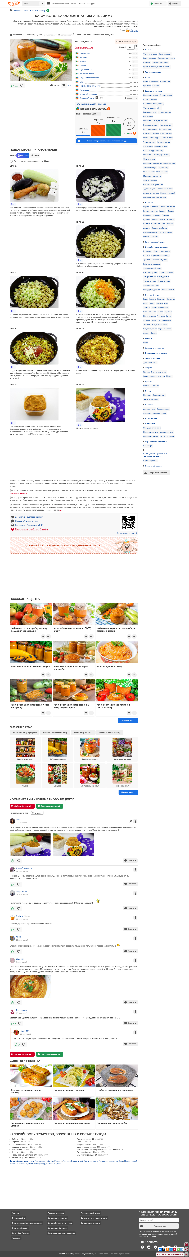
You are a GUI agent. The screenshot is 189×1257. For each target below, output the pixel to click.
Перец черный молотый (90, 86)
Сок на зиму (148, 116)
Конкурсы (91, 4)
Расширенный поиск (90, 1213)
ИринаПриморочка (24, 868)
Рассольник (154, 81)
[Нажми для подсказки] (108, 108)
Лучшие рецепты (56, 1213)
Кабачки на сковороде (152, 264)
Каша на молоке (149, 312)
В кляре (154, 333)
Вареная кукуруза (150, 460)
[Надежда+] (16, 1032)
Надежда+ (24, 1031)
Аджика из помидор (151, 193)
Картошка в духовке (159, 260)
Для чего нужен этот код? (127, 533)
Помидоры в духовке (151, 289)
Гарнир (148, 338)
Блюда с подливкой (159, 325)
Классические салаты (166, 58)
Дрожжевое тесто (150, 362)
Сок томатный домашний (153, 185)
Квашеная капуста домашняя (154, 197)
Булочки (146, 219)
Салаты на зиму (149, 108)
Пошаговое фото (66, 34)
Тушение (146, 260)
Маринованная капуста (152, 176)
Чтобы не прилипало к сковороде (115, 1090)
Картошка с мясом (167, 436)
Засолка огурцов (149, 168)
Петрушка (84, 90)
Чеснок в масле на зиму (109, 732)
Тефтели (146, 325)
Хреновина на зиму (165, 189)
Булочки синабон (165, 232)
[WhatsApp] (178, 1249)
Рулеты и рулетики (158, 372)
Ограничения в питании (156, 442)
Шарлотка (154, 207)
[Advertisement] (160, 25)
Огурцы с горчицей (167, 193)
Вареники (168, 312)
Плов (145, 303)
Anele (18, 937)
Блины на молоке (158, 224)
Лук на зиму (148, 146)
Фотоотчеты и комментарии (94, 1218)
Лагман (146, 333)
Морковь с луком (166, 432)
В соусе (146, 255)
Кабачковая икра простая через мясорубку (71, 667)
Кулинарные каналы (90, 1223)
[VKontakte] (160, 1249)
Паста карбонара (164, 320)
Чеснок (83, 65)
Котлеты (152, 299)
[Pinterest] (174, 1249)
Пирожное (155, 386)
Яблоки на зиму (165, 129)
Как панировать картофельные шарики (27, 1124)
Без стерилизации (150, 129)
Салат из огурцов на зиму (153, 151)
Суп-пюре (147, 86)
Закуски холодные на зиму (55, 732)
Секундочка (21, 1010)
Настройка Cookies (20, 1233)
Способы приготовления (156, 247)
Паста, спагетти (149, 316)
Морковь (84, 61)
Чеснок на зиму (149, 142)
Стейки (151, 303)
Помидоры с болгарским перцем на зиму (159, 163)
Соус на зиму (163, 168)
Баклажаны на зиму (151, 133)
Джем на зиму (167, 138)
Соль (82, 82)
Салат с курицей (165, 54)
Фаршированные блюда (160, 255)
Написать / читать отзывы (26, 521)
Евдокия (20, 959)
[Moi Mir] (171, 1249)
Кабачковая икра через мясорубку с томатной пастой (116, 629)
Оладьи (171, 211)
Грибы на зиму (149, 172)
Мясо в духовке (164, 281)
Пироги (146, 207)
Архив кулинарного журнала (61, 1233)
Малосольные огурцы (151, 138)
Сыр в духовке (163, 277)
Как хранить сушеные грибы (112, 1123)
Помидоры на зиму (150, 95)
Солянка (155, 86)
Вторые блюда (152, 295)
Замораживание (149, 277)
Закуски (148, 368)
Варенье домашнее (150, 125)
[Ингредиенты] (186, 1244)
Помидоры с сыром (150, 436)
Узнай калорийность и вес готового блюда (107, 141)
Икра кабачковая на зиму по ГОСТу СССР (73, 629)
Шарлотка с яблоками (151, 215)
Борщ (145, 81)
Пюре (145, 342)
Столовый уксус (87, 98)
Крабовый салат (149, 58)
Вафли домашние (150, 232)
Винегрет (146, 62)
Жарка (155, 251)
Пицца (153, 320)
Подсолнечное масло (89, 78)
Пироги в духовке (158, 219)
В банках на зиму (150, 99)
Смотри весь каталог (157, 473)
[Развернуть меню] (186, 1254)
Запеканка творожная (160, 308)
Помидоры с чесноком (152, 428)
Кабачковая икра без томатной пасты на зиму (113, 706)
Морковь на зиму (161, 146)
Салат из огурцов (150, 54)
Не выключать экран (127, 42)
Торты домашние (153, 72)
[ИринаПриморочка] (12, 869)
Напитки (149, 405)
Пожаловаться (18, 35)
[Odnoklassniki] (167, 1249)
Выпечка (149, 203)
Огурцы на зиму (166, 95)
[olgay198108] (12, 893)
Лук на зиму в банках (83, 732)
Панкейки (154, 237)
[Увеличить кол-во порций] (136, 45)
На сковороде (165, 251)
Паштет (169, 376)
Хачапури (170, 219)
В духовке (147, 251)
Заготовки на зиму (153, 91)
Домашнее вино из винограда (154, 413)
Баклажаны (85, 53)
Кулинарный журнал (57, 1228)
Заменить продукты (84, 47)
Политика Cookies (19, 1228)
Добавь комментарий (50, 806)
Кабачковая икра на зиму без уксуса (30, 666)
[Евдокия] (12, 960)
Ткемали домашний (150, 399)
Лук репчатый (86, 69)
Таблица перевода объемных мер (91, 104)
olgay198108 (21, 891)
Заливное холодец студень (154, 376)
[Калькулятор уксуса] (96, 97)
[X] (163, 1249)
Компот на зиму (166, 125)
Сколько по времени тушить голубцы (26, 1091)
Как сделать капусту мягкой (69, 1090)
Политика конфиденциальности (26, 1223)
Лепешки (170, 224)
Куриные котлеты (165, 329)
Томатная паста (87, 74)
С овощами (150, 424)
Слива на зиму (166, 133)
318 (69, 85)
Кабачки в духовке (150, 272)
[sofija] (12, 821)
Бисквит (146, 224)
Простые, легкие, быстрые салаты (156, 67)
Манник (146, 237)
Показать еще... (128, 721)
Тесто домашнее (152, 358)
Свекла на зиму (149, 159)
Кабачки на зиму (164, 112)
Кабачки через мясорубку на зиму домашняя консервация (29, 629)
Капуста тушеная (150, 329)
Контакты (15, 1238)
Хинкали (146, 308)
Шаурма (146, 372)
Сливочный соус (159, 395)
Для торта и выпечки (154, 348)
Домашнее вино (149, 409)
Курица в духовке (166, 272)
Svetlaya (134, 30)
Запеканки (171, 299)
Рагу (166, 303)
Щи (169, 81)
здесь (62, 510)
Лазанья (146, 320)
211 (16, 85)
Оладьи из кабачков (159, 228)
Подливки (147, 395)
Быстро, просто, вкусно (156, 353)
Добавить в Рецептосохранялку (29, 517)
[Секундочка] (12, 1011)
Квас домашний (163, 409)
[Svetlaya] (12, 917)
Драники (146, 228)
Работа (82, 4)
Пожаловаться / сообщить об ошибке (31, 529)
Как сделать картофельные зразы (72, 1123)
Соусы (148, 391)
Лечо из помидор (150, 180)
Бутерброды (151, 418)
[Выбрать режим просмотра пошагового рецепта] (13, 204)
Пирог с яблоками (153, 466)
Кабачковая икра (149, 112)
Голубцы (159, 303)
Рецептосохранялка (60, 4)
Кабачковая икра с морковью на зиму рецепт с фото (71, 706)
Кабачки (83, 57)
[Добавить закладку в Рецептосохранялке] (64, 85)
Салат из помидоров (160, 62)
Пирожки (162, 211)
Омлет (160, 312)
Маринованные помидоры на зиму (156, 155)
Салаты (148, 50)
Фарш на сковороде (151, 285)
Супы (147, 77)
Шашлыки (161, 299)
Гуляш (168, 316)
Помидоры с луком (150, 432)
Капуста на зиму (163, 142)
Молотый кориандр (88, 94)
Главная (15, 1213)
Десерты (149, 381)
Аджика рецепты (149, 189)
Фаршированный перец (152, 268)
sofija (18, 819)
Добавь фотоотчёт (23, 806)
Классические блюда (154, 242)
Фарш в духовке (149, 281)
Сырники (165, 215)
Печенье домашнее (167, 207)
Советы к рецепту (83, 35)
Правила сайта (18, 1218)
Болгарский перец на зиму (153, 104)
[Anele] (12, 938)
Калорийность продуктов (103, 35)
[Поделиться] (186, 1249)
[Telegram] (181, 1249)
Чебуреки (161, 316)
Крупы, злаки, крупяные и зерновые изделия (155, 455)
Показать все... (128, 792)
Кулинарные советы (57, 1218)
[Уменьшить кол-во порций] (136, 49)
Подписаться (160, 1226)
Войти (175, 4)
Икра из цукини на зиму (109, 666)
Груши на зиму (162, 172)
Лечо (159, 108)
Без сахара (147, 446)
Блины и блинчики (150, 211)
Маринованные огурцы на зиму (155, 121)
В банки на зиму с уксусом (25, 732)
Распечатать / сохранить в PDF (29, 525)
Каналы (74, 4)
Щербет (146, 386)
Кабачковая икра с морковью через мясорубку (30, 706)
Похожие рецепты (34, 35)
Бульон (163, 81)
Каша (145, 299)
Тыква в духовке (167, 289)
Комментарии (50, 34)
